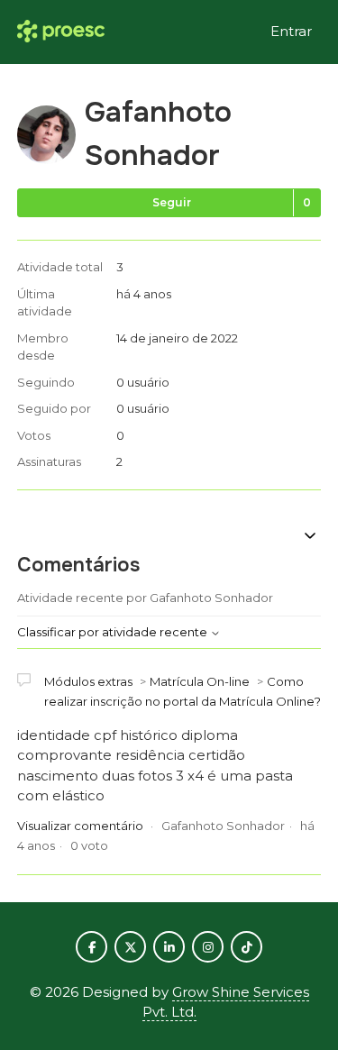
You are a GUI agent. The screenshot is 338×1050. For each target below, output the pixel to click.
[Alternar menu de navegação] (309, 537)
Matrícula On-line (200, 681)
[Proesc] (61, 32)
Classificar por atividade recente (113, 632)
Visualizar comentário (80, 825)
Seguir (171, 202)
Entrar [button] (291, 31)
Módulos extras (88, 681)
